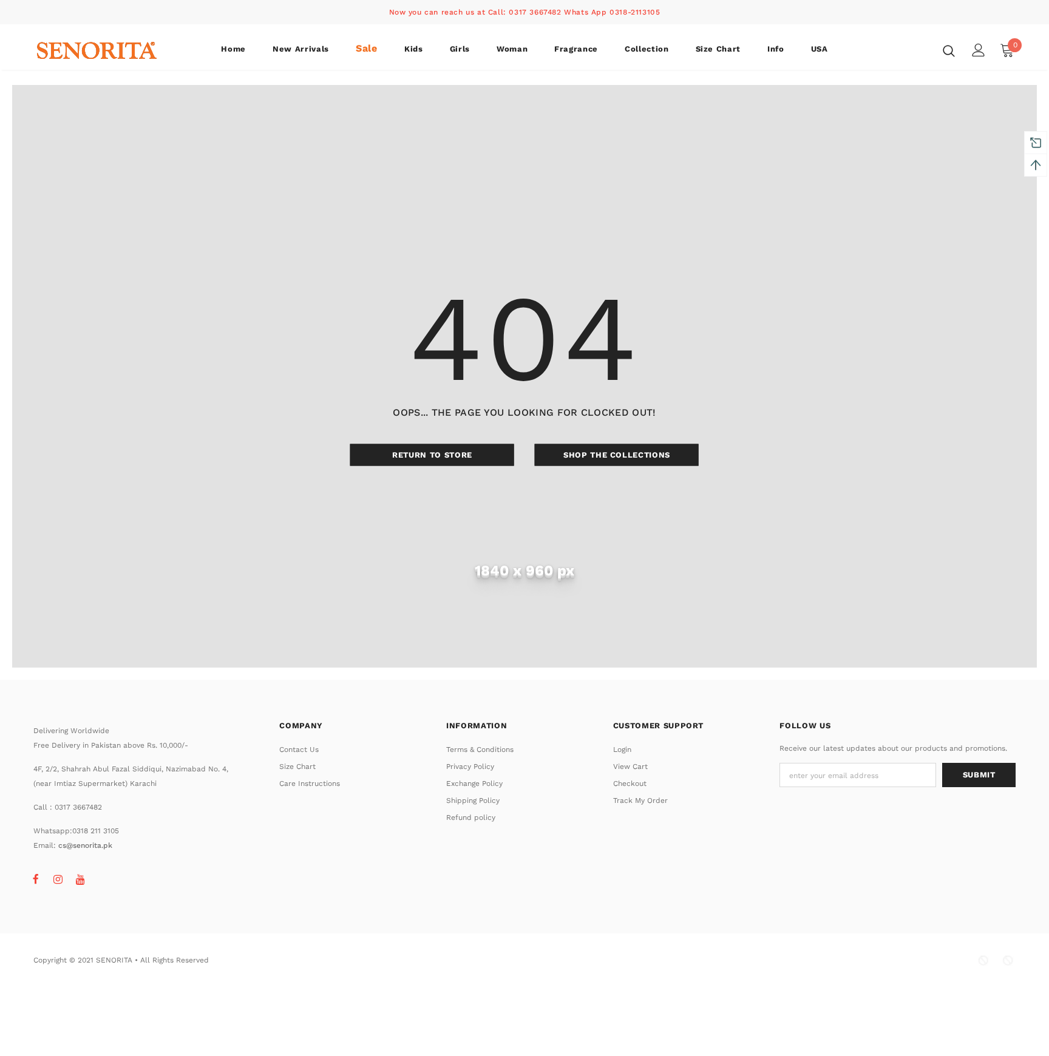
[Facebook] (36, 879)
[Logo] (104, 50)
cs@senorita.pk (85, 845)
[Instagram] (58, 879)
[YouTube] (81, 879)
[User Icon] (978, 50)
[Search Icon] (949, 50)
